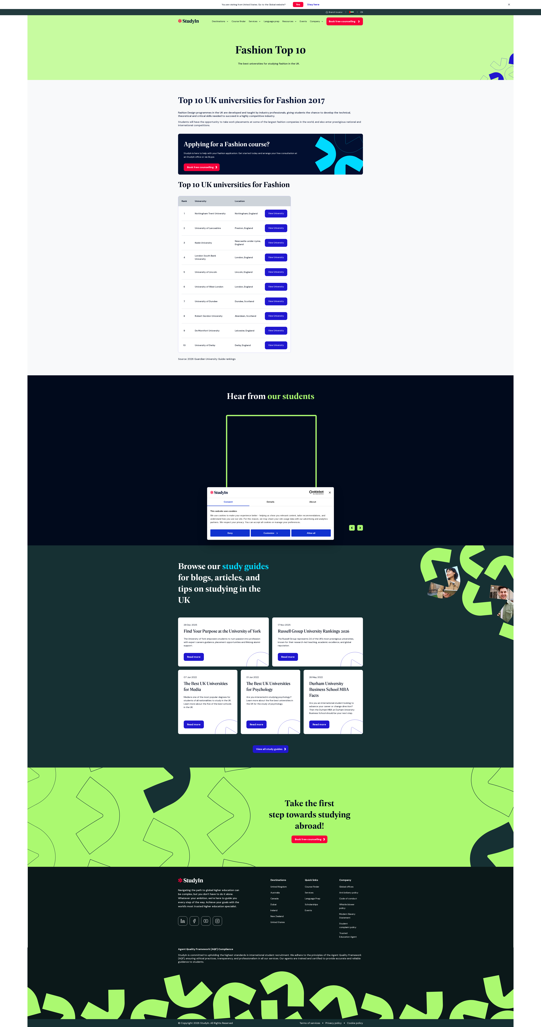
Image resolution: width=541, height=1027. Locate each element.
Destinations (218, 21)
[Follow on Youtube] (205, 921)
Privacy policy (333, 1023)
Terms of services (310, 1023)
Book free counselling (342, 21)
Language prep (271, 21)
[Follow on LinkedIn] (182, 921)
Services (253, 21)
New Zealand (277, 916)
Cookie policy (355, 1023)
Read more (193, 657)
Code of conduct (348, 898)
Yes (298, 4)
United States (277, 922)
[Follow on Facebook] (194, 921)
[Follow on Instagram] (217, 921)
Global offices (346, 886)
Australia (275, 892)
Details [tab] (270, 501)
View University (276, 213)
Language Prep (312, 898)
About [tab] (312, 501)
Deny (230, 533)
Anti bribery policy (348, 892)
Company (315, 21)
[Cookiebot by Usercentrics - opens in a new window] (311, 492)
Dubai (273, 904)
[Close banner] (330, 492)
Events (303, 21)
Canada (274, 898)
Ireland (273, 910)
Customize (269, 533)
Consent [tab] (228, 501)
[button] (360, 528)
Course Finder (312, 886)
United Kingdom (278, 886)
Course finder (239, 21)
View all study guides (269, 749)
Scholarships (311, 904)
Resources (287, 21)
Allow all (311, 533)
